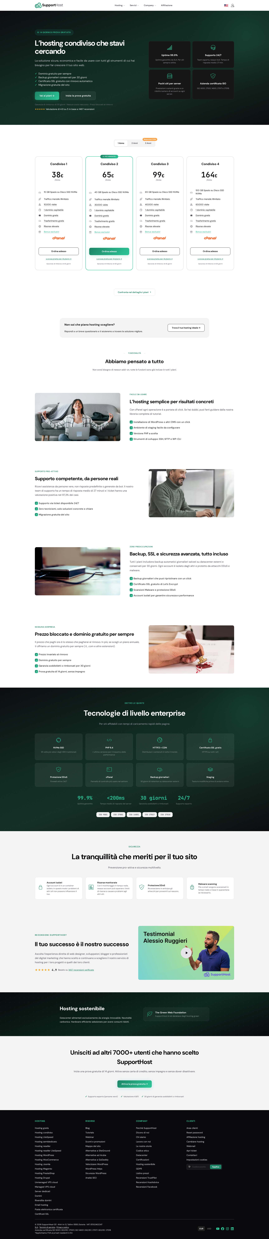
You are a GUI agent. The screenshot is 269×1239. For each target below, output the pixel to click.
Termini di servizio (47, 1227)
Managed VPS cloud (45, 1186)
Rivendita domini (43, 1200)
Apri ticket (191, 1150)
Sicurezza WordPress (95, 1173)
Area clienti (192, 1128)
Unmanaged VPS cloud (46, 1182)
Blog (87, 1128)
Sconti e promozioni (95, 1141)
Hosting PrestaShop (45, 1173)
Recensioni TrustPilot (146, 1177)
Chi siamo (141, 1137)
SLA (36, 1227)
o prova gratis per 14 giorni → (58, 259)
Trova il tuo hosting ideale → (186, 327)
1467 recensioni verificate (81, 969)
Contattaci (191, 1155)
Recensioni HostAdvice (147, 1182)
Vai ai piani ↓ (47, 95)
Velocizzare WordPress (96, 1164)
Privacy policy (63, 1227)
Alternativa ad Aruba (95, 1155)
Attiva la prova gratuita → (134, 1084)
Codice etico (142, 1150)
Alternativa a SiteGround (97, 1150)
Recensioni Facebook (146, 1186)
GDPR (139, 1168)
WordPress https (93, 1168)
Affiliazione (166, 5)
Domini (38, 1195)
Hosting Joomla (42, 1164)
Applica (215, 1167)
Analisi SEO (91, 1177)
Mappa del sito (93, 1146)
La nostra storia (144, 1146)
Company (149, 5)
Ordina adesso (58, 251)
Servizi (133, 5)
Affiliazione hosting (195, 1137)
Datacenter (141, 1155)
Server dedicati (42, 1191)
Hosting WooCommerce (47, 1159)
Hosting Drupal (42, 1177)
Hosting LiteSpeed (44, 1137)
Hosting (119, 5)
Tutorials (89, 1132)
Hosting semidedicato (46, 1141)
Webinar (89, 1137)
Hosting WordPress (44, 1155)
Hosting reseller (42, 1146)
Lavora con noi (143, 1141)
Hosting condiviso (44, 1132)
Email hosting (41, 1204)
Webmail (190, 1146)
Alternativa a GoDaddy (97, 1159)
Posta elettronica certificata (49, 1209)
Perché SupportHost (146, 1128)
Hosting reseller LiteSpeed (48, 1150)
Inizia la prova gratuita (78, 95)
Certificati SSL (42, 1214)
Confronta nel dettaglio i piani (134, 292)
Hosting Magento (43, 1168)
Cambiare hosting (195, 1141)
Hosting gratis (42, 1128)
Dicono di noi (142, 1132)
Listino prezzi (142, 1173)
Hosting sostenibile (145, 1164)
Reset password (194, 1132)
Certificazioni (142, 1159)
